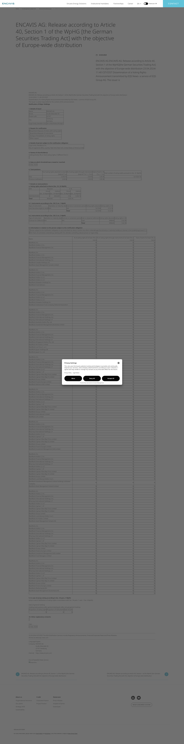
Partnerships (118, 3)
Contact (173, 3)
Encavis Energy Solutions (77, 3)
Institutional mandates (100, 3)
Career (130, 3)
